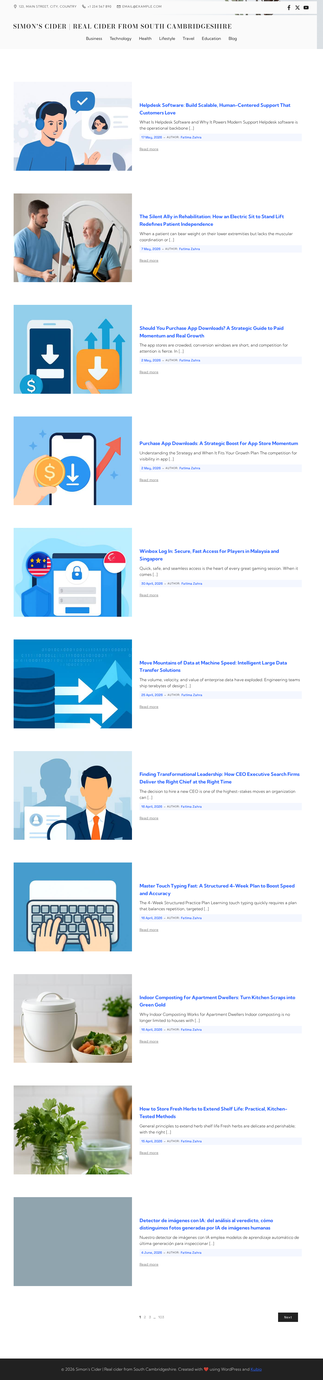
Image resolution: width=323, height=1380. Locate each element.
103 (161, 1317)
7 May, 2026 (150, 249)
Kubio (256, 1369)
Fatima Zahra (191, 137)
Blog (233, 38)
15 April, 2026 (151, 1141)
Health (145, 38)
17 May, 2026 (151, 137)
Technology (120, 38)
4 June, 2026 (151, 1252)
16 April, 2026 (151, 806)
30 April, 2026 (152, 583)
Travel (188, 38)
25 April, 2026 (152, 695)
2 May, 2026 (151, 360)
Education (211, 38)
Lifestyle (167, 38)
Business (94, 38)
